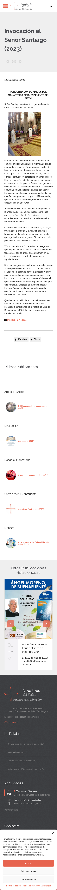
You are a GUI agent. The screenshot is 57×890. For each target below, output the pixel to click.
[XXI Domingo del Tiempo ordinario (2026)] (11, 407)
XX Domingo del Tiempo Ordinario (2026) (26, 769)
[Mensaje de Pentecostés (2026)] (11, 509)
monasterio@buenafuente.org (25, 717)
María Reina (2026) (16, 752)
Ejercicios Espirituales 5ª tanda (28, 803)
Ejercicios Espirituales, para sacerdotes (32, 795)
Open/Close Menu (5, 6)
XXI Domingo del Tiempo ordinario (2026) (32, 407)
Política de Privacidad (31, 886)
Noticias (23, 320)
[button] (52, 833)
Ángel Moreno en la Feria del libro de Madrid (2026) (33, 543)
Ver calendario (11, 810)
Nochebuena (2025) (26, 441)
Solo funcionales (28, 871)
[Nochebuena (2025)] (11, 441)
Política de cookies (13, 886)
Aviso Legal (46, 886)
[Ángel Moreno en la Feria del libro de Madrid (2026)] (11, 543)
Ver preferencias (28, 879)
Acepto (28, 863)
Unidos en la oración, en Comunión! (33, 475)
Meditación (12, 320)
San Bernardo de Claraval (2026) (22, 761)
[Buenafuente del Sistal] (30, 6)
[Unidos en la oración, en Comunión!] (11, 475)
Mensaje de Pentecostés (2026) (31, 509)
